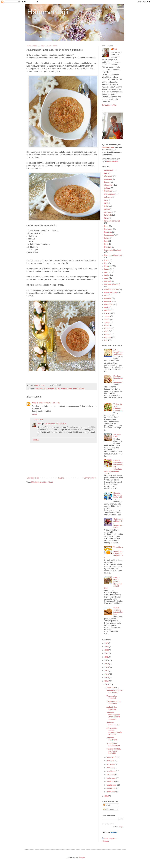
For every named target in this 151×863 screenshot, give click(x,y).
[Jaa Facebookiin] (57, 385)
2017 (107, 671)
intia (106, 200)
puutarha (107, 298)
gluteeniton (108, 185)
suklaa (106, 322)
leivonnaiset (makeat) (112, 250)
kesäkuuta (111, 774)
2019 (107, 664)
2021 (107, 657)
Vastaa (34, 414)
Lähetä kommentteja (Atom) (42, 482)
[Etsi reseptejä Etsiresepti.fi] (112, 841)
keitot (106, 238)
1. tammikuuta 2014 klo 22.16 (48, 403)
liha (105, 263)
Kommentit (109, 809)
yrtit (105, 340)
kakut (106, 218)
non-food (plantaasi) (112, 284)
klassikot (107, 247)
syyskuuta (111, 764)
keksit (106, 241)
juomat (107, 209)
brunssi (107, 182)
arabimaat (108, 179)
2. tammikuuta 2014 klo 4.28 (55, 424)
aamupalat (39, 388)
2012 (107, 796)
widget (121, 827)
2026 (107, 643)
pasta (106, 295)
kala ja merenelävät (112, 221)
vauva (106, 325)
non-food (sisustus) (111, 289)
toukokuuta (111, 778)
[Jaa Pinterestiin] (59, 385)
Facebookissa (108, 147)
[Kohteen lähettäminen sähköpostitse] (51, 385)
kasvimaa (108, 232)
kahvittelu (108, 215)
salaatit (107, 316)
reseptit (75, 388)
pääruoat (107, 301)
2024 (107, 647)
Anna (34, 403)
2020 (107, 660)
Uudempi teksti (33, 478)
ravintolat (107, 310)
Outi (36, 385)
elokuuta (110, 768)
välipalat (82, 388)
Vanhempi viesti (90, 478)
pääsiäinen (108, 304)
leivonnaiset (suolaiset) (113, 255)
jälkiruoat (107, 212)
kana (106, 226)
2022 (107, 653)
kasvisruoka (109, 235)
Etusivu (61, 478)
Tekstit (107, 805)
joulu (45, 388)
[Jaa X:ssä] (55, 385)
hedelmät (108, 191)
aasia (106, 173)
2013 (107, 684)
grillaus (107, 188)
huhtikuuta (111, 781)
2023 (107, 650)
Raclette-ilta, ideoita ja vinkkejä (117, 495)
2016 (107, 674)
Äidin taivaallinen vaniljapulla (117, 352)
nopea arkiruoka (66, 388)
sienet (106, 319)
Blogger (82, 857)
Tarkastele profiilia (109, 105)
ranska (107, 307)
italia (106, 203)
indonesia (108, 197)
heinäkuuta (111, 771)
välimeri (107, 334)
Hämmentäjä (48, 12)
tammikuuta (111, 792)
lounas (57, 388)
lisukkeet (51, 388)
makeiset (107, 272)
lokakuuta (111, 761)
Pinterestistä (112, 161)
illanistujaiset (109, 194)
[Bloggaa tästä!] (53, 385)
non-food (107, 281)
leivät (106, 260)
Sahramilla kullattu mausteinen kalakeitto (113, 751)
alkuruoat (108, 176)
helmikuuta (111, 788)
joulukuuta (111, 687)
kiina (106, 244)
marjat (106, 275)
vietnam (107, 328)
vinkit (106, 331)
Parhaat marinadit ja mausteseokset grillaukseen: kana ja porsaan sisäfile (113, 467)
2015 (107, 678)
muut (106, 278)
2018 (107, 667)
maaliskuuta (112, 785)
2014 (107, 681)
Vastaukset (38, 420)
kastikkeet (108, 229)
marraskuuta (112, 757)
